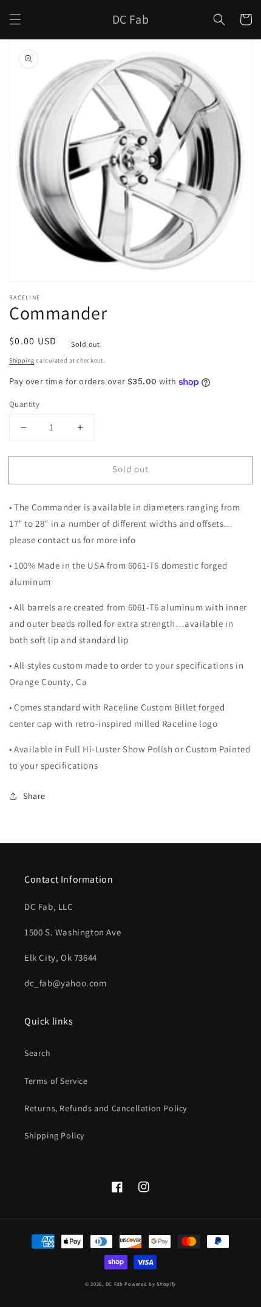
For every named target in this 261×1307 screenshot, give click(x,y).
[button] (15, 19)
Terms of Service (56, 1080)
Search (37, 1053)
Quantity (24, 404)
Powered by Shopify (150, 1283)
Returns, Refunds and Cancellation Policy (105, 1108)
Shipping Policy (54, 1135)
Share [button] (34, 796)
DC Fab (115, 1283)
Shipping (22, 360)
